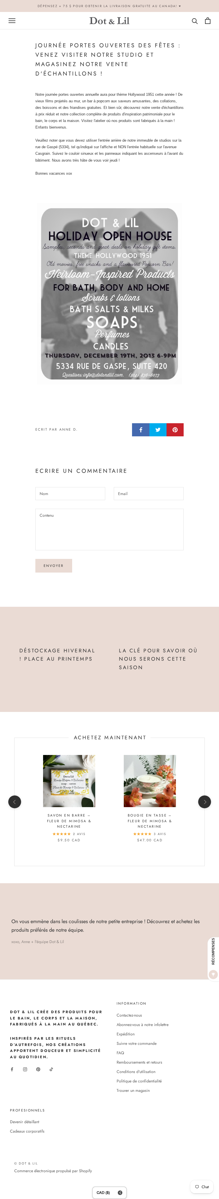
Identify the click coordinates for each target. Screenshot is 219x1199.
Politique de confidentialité (139, 1081)
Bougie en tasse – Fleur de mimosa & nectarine (150, 821)
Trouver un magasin (133, 1090)
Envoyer (54, 565)
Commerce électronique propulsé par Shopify (53, 1171)
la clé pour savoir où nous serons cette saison (158, 659)
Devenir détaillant (24, 1122)
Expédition (126, 1034)
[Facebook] (12, 1069)
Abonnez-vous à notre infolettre (143, 1024)
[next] (204, 801)
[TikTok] (51, 1069)
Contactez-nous (129, 1015)
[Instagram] (25, 1069)
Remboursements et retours (139, 1062)
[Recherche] (195, 21)
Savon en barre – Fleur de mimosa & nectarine (69, 821)
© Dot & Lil (26, 1163)
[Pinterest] (38, 1069)
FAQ (120, 1053)
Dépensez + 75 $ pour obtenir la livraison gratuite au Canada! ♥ (109, 6)
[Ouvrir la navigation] (12, 20)
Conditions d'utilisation (136, 1071)
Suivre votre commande (137, 1043)
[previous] (14, 801)
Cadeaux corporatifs (27, 1131)
